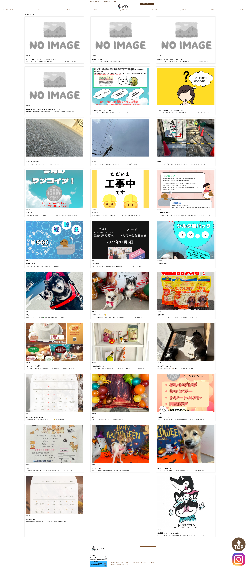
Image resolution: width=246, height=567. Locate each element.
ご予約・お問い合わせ (147, 3)
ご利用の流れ (124, 9)
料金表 (95, 9)
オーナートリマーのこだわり (7, 9)
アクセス (213, 9)
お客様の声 (184, 9)
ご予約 (39, 9)
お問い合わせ (242, 9)
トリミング (67, 9)
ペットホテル (154, 9)
